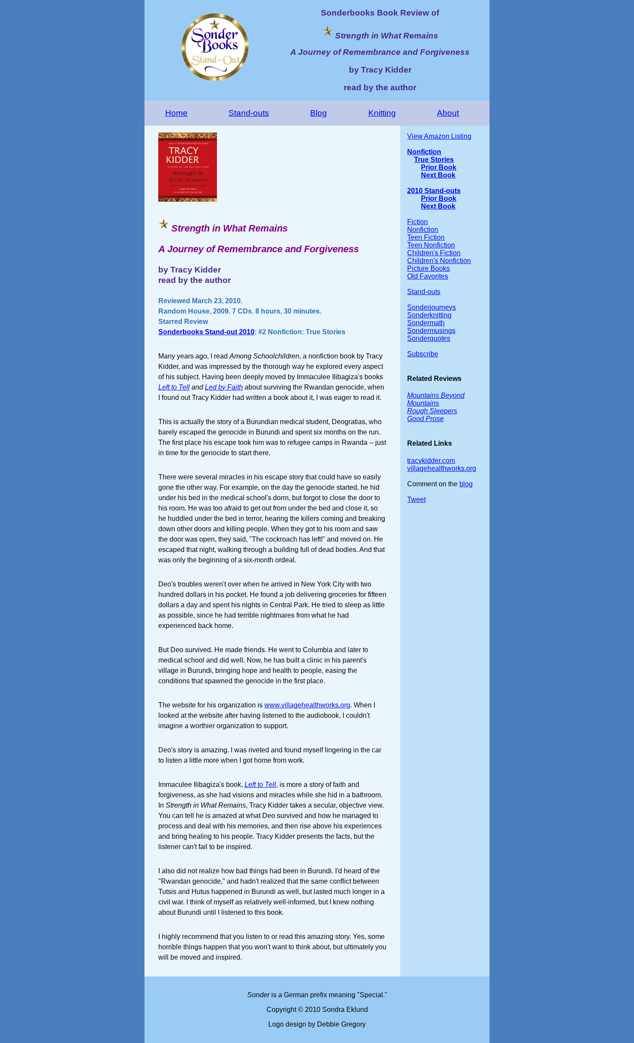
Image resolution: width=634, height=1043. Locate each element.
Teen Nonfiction (431, 245)
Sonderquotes (428, 338)
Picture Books (428, 268)
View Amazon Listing (439, 136)
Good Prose (425, 418)
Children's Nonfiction (439, 260)
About (448, 112)
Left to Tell (174, 387)
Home (176, 112)
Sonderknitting (429, 315)
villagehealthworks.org (441, 468)
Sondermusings (431, 330)
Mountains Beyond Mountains (436, 399)
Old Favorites (427, 276)
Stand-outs (249, 112)
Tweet (416, 499)
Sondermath (426, 323)
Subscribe (422, 354)
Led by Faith (224, 387)
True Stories (434, 159)
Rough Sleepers (432, 411)
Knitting (382, 112)
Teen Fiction (426, 237)
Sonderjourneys (431, 307)
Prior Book (438, 167)
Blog (318, 112)
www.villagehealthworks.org (307, 705)
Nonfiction (424, 151)
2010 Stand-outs (434, 190)
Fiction (417, 221)
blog (466, 484)
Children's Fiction (434, 253)
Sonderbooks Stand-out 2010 (206, 332)
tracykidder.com (431, 460)
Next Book (438, 175)
